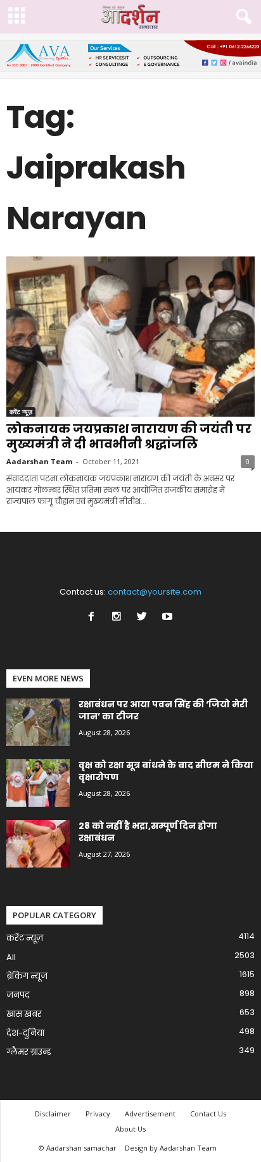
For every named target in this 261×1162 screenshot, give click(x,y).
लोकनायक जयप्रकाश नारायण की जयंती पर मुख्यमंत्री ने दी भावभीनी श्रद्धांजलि (128, 436)
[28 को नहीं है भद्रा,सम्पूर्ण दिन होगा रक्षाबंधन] (38, 844)
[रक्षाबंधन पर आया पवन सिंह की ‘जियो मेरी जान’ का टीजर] (38, 722)
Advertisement (150, 1113)
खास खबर (24, 1014)
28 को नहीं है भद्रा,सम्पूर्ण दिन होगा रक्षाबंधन (148, 831)
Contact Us (208, 1113)
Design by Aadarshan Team (171, 1148)
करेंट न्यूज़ (21, 411)
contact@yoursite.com (154, 592)
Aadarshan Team (39, 461)
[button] (241, 17)
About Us (130, 1129)
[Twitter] (144, 618)
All (11, 957)
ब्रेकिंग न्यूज (27, 976)
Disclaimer (53, 1113)
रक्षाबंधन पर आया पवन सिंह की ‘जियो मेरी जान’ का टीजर (163, 710)
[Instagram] (119, 618)
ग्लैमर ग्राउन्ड (28, 1052)
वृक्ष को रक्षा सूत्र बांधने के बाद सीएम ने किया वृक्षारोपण (166, 771)
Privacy (98, 1113)
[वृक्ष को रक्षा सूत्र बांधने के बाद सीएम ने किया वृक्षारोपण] (38, 783)
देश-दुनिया (25, 1033)
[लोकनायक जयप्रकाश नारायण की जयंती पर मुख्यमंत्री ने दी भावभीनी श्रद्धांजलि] (130, 336)
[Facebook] (93, 618)
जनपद (18, 995)
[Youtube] (169, 618)
